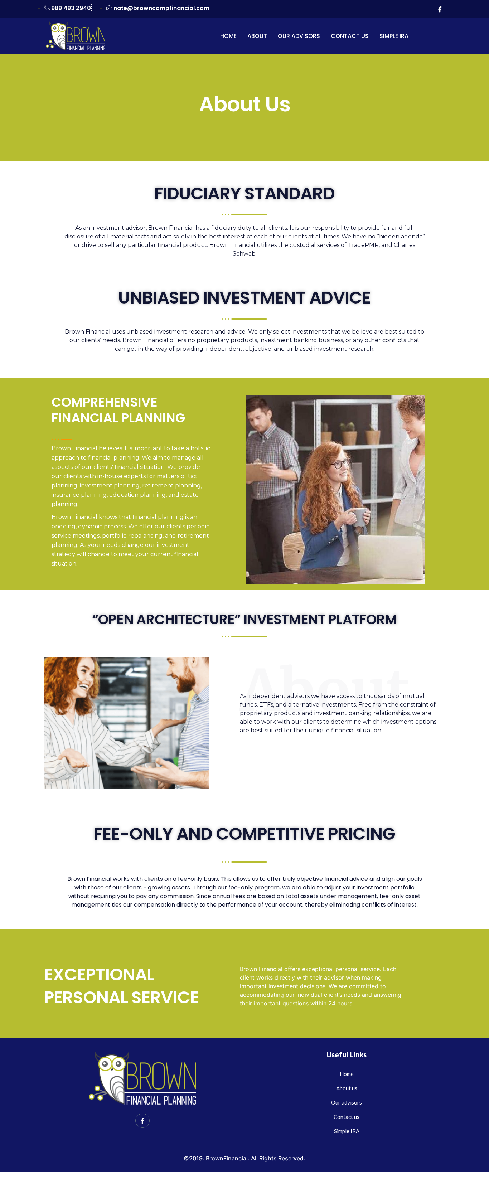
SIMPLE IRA (393, 36)
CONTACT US (350, 36)
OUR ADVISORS (299, 36)
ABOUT (257, 36)
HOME (228, 36)
